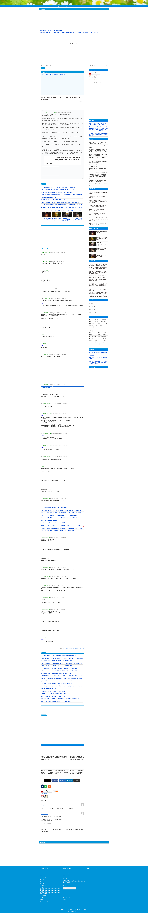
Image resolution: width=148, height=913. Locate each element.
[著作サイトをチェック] (42, 786)
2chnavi (41, 870)
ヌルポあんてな (66, 870)
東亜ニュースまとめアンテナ (45, 901)
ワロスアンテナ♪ (43, 885)
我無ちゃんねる (42, 879)
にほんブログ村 (44, 793)
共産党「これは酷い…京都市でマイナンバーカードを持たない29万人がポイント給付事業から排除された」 (98, 201)
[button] (76, 780)
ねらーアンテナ (42, 889)
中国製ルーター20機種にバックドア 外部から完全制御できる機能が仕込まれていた (98, 206)
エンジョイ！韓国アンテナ (44, 877)
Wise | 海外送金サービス (67, 882)
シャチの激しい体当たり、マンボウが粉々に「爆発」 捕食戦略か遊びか (98, 214)
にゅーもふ (42, 897)
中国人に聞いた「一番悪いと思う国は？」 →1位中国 (98, 197)
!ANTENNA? (42, 881)
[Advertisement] (74, 52)
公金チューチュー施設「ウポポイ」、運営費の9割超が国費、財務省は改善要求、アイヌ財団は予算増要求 (98, 219)
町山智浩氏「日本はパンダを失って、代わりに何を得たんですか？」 (98, 224)
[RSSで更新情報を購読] (49, 786)
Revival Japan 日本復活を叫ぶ (45, 893)
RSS (64, 895)
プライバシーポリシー (78, 909)
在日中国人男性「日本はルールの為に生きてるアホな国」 (54, 74)
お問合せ (64, 899)
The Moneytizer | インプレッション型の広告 (71, 880)
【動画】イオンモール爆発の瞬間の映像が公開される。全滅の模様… (98, 210)
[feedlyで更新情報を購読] (45, 786)
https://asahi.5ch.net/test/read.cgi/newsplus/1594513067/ (73, 648)
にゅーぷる (42, 883)
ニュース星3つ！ (43, 895)
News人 (41, 903)
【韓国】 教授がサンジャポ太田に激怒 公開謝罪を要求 (50, 30)
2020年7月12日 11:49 (44, 814)
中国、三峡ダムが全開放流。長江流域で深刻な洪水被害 (98, 193)
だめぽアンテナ (42, 899)
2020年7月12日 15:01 (45, 805)
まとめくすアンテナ (43, 891)
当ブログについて (66, 897)
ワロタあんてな (42, 887)
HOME (64, 893)
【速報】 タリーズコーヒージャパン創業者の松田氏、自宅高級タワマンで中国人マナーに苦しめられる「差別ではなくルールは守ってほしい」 (69, 32)
